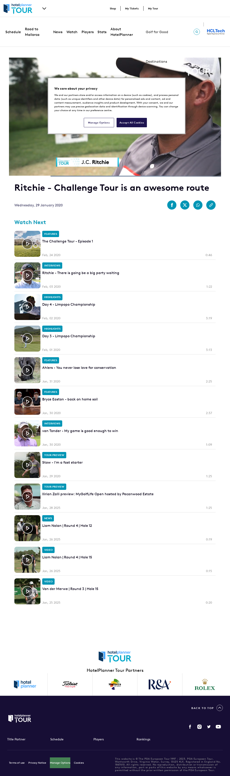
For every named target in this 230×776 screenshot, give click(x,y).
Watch (71, 32)
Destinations (156, 61)
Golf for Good (157, 32)
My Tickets (132, 8)
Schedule (13, 32)
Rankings (143, 739)
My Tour (153, 8)
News (57, 32)
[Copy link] (211, 205)
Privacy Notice (37, 762)
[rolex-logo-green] (204, 684)
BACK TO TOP (202, 708)
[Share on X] (185, 205)
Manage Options (60, 762)
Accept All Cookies (131, 122)
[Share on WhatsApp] (198, 205)
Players (88, 32)
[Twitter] (208, 726)
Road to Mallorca (32, 32)
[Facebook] (190, 726)
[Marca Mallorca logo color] (115, 684)
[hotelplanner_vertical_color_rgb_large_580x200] (25, 684)
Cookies (79, 762)
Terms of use (17, 762)
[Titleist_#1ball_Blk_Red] (70, 684)
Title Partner (16, 739)
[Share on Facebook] (172, 205)
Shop (113, 8)
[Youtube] (218, 726)
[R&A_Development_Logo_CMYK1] (159, 684)
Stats (101, 32)
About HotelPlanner (122, 32)
